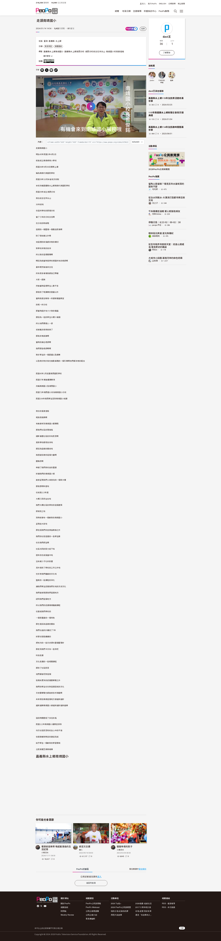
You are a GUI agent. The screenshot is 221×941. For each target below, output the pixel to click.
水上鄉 (58, 41)
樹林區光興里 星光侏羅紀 (160, 233)
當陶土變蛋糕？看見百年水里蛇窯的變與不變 (166, 185)
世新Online (156, 214)
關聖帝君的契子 (124, 846)
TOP (182, 928)
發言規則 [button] (142, 869)
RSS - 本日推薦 (168, 907)
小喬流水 (44, 853)
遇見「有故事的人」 (143, 914)
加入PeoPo (152, 4)
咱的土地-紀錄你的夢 (119, 911)
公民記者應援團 (92, 911)
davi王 (167, 36)
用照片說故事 (116, 914)
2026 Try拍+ (116, 903)
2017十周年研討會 (143, 907)
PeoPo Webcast (93, 907)
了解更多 (166, 53)
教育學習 (48, 46)
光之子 (155, 203)
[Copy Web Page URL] (56, 70)
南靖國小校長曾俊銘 (115, 51)
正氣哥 (155, 261)
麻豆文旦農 (84, 846)
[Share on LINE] (51, 70)
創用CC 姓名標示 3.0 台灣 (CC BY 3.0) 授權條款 (49, 61)
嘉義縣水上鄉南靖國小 (54, 51)
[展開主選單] (181, 11)
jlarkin (152, 80)
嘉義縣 (52, 41)
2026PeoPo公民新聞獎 (159, 169)
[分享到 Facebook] (42, 70)
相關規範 (64, 907)
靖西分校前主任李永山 (95, 51)
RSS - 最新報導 (168, 903)
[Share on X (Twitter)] (46, 70)
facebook (38, 906)
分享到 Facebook (143, 79)
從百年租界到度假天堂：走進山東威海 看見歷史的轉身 (166, 245)
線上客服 (181, 4)
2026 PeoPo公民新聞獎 (121, 907)
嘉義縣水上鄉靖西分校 (74, 51)
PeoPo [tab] (82, 869)
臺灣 (46, 41)
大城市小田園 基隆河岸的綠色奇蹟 (165, 257)
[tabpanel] (91, 876)
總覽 (117, 11)
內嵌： (40, 142)
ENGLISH (162, 4)
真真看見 (156, 236)
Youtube (45, 906)
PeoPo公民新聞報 (93, 903)
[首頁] (47, 11)
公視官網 (171, 4)
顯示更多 (47, 56)
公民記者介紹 (91, 914)
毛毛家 (155, 189)
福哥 (171, 80)
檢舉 (143, 29)
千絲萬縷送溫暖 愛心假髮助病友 (164, 211)
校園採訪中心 (150, 11)
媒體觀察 (58, 46)
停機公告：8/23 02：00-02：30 (164, 222)
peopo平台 (156, 225)
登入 (144, 3)
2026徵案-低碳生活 (143, 903)
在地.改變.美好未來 (143, 911)
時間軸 (63, 911)
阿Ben (154, 250)
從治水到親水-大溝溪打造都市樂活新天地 (166, 199)
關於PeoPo (65, 903)
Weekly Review (67, 914)
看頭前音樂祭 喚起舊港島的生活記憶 (56, 848)
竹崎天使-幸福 (161, 81)
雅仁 (81, 850)
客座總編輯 (90, 918)
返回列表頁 (91, 883)
